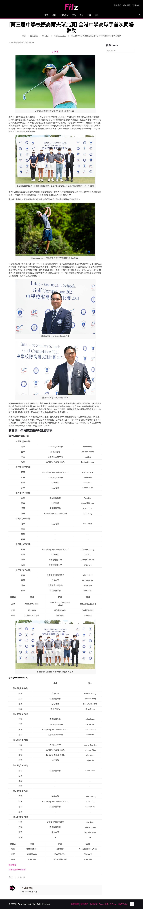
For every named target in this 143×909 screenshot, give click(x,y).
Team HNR (103, 904)
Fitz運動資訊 (16, 42)
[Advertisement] (120, 87)
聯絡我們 (117, 5)
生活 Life (45, 36)
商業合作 (136, 5)
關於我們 (84, 904)
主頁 (24, 36)
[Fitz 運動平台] (71, 6)
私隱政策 (93, 904)
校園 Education (60, 36)
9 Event (113, 904)
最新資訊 (34, 36)
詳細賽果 (12, 865)
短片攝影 (127, 5)
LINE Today (123, 904)
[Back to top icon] (132, 904)
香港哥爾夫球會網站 (17, 869)
